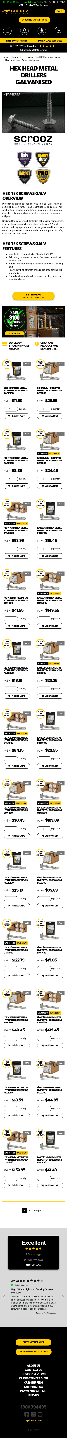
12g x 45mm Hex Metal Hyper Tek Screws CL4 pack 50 (16, 1090)
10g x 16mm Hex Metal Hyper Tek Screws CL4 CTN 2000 (16, 530)
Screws (15, 56)
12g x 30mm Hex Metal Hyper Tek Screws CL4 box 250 (49, 880)
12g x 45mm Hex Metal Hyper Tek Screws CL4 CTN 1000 (16, 1160)
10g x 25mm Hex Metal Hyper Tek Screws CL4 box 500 (16, 600)
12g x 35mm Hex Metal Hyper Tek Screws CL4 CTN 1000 (49, 1020)
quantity (22, 409)
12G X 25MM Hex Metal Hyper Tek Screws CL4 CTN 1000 (49, 810)
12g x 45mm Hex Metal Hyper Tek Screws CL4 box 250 (49, 1090)
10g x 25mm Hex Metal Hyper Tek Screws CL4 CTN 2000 (49, 600)
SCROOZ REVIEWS (33, 1374)
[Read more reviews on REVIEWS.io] (33, 1265)
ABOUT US (33, 1365)
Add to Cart (18, 416)
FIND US (33, 1395)
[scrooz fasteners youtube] (40, 1414)
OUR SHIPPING (33, 1382)
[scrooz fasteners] (15, 11)
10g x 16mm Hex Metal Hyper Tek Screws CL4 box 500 (49, 460)
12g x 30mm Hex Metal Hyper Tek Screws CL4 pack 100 (16, 880)
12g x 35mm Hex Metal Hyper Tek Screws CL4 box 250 (16, 1020)
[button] (4, 1297)
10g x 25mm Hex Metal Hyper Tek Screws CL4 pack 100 (49, 530)
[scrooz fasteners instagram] (33, 1414)
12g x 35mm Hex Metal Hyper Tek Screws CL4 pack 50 (49, 950)
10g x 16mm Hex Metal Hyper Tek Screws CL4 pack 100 (16, 460)
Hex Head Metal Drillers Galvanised (22, 60)
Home (6, 56)
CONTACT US (33, 1370)
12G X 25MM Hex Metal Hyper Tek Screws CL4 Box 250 (16, 810)
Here (45, 5)
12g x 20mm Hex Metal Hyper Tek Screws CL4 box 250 (49, 670)
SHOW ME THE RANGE (33, 1342)
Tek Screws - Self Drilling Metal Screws (42, 56)
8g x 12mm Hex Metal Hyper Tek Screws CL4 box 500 (49, 391)
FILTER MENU (33, 296)
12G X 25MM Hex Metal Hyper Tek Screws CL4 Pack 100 (49, 740)
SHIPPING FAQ (33, 1386)
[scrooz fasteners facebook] (26, 1414)
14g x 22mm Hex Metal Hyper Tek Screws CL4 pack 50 (49, 1160)
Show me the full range (34, 20)
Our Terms (33, 1430)
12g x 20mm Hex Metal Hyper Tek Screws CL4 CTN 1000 (16, 740)
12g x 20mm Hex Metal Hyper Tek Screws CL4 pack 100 (16, 670)
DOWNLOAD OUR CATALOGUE (33, 1352)
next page (38, 1210)
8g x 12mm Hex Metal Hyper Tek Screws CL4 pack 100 (16, 391)
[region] (33, 1297)
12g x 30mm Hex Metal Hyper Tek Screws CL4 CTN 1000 (16, 950)
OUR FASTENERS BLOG (33, 1378)
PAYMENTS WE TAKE (33, 1391)
